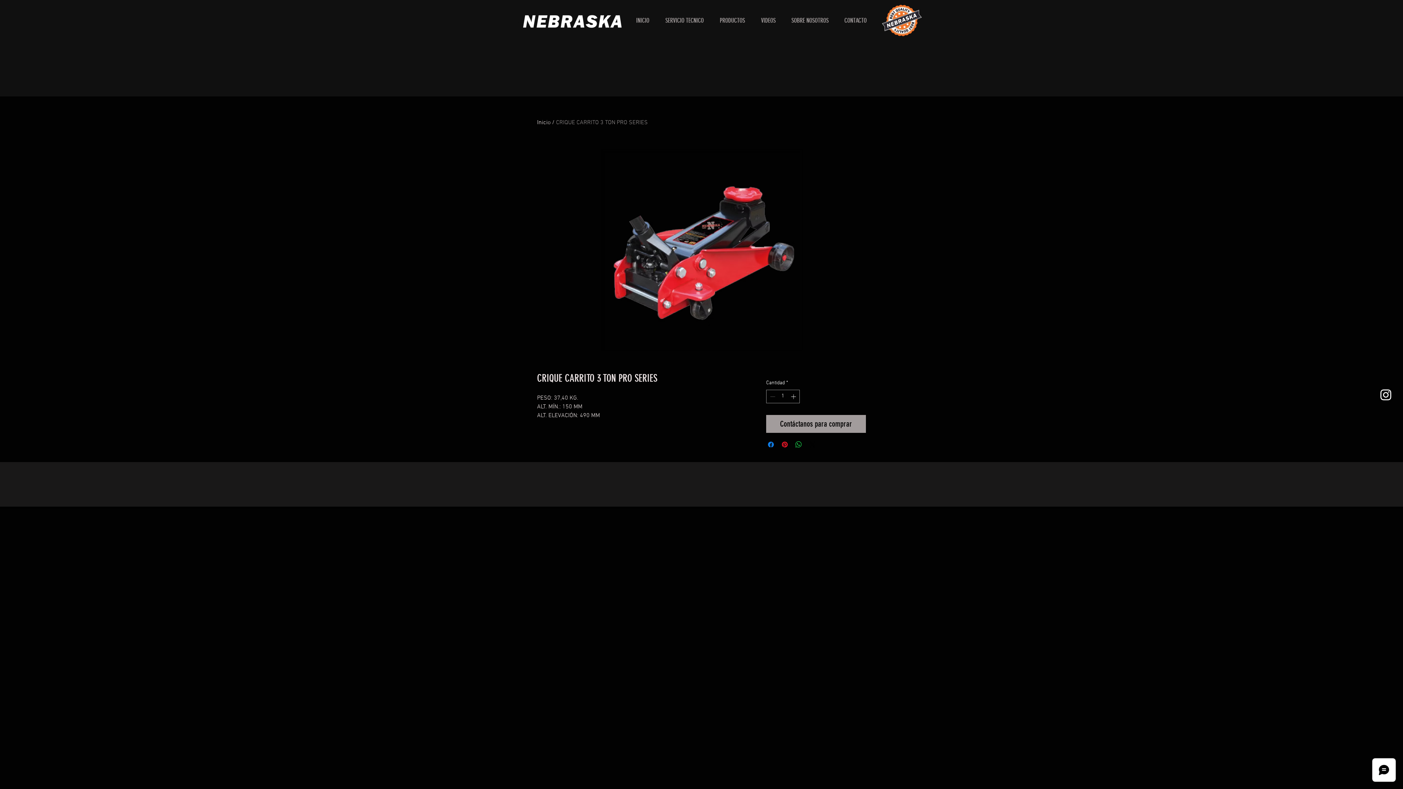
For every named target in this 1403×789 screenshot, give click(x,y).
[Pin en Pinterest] (784, 444)
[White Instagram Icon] (1386, 395)
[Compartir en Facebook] (771, 444)
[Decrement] (771, 396)
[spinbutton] (783, 396)
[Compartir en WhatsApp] (798, 444)
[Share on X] (812, 444)
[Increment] (794, 396)
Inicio (544, 122)
